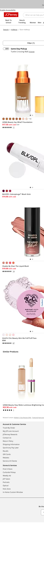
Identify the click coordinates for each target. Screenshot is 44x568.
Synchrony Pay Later (11, 448)
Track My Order (9, 428)
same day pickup (19, 48)
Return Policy (8, 441)
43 (30, 119)
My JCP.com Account (11, 431)
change (31, 52)
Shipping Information (11, 444)
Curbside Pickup (9, 472)
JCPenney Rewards (10, 434)
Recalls (5, 451)
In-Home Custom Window (13, 492)
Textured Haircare (38, 418)
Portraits (6, 482)
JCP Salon (6, 479)
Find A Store (7, 469)
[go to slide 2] (32, 115)
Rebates (6, 457)
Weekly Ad (7, 475)
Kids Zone (7, 489)
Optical (5, 485)
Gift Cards (7, 454)
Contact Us (7, 438)
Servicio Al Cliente (10, 461)
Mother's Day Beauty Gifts (22, 418)
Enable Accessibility (7, 10)
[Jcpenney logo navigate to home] (11, 14)
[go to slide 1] (30, 115)
